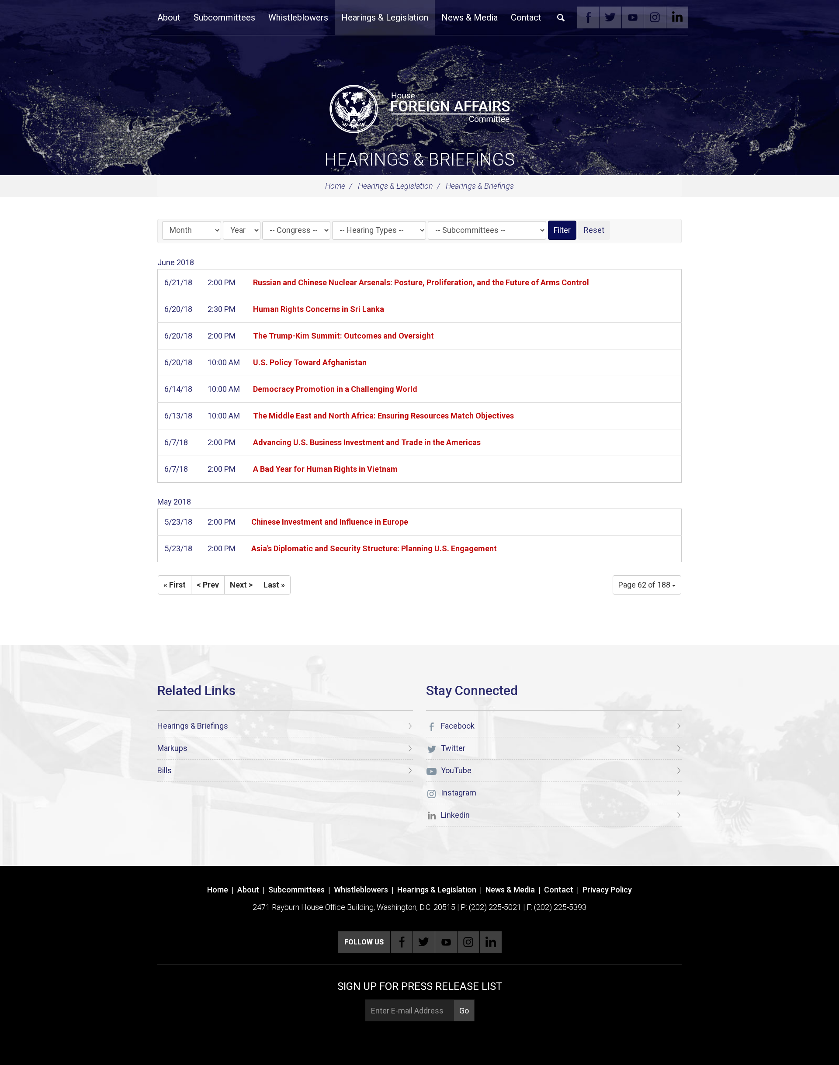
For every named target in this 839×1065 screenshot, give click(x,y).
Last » (274, 584)
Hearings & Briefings (419, 159)
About (168, 17)
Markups (172, 748)
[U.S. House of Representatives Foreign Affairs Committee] (419, 107)
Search (561, 17)
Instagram (655, 17)
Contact (526, 17)
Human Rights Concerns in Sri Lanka (318, 309)
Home (335, 185)
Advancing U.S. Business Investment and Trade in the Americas (367, 442)
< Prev (208, 584)
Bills (164, 770)
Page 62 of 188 (645, 584)
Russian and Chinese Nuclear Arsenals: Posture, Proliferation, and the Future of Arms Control (421, 282)
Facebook (588, 17)
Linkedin (677, 17)
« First (174, 584)
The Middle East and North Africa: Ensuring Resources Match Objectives (383, 415)
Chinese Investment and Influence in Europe (329, 521)
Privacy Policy (607, 889)
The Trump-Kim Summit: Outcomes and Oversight (343, 335)
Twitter (610, 17)
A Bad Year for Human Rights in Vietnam (325, 469)
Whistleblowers (298, 17)
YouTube (633, 17)
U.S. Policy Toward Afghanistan (310, 362)
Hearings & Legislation (384, 17)
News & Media (469, 17)
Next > (241, 584)
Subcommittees (224, 17)
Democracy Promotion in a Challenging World (335, 389)
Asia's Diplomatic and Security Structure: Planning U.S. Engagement (374, 548)
